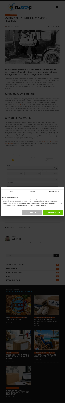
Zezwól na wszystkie (53, 212)
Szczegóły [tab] (32, 191)
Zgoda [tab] (11, 191)
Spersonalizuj (31, 212)
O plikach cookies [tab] (54, 191)
